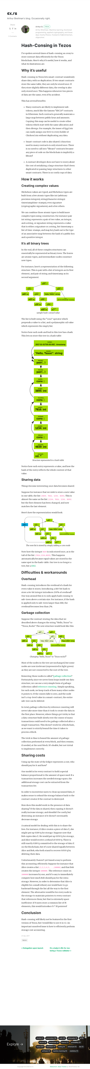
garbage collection (62, 676)
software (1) (46, 1051)
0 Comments (12, 36)
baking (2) (61, 1047)
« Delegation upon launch (32, 948)
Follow (47, 26)
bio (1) (81, 1047)
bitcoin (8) (42, 1042)
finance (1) (64, 1042)
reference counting (47, 687)
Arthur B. (39, 27)
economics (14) (51, 1038)
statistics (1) (74, 1051)
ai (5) (81, 1038)
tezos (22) (40, 1047)
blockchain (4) (54, 1042)
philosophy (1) (72, 1038)
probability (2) (76, 1042)
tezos (24, 940)
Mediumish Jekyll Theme (58, 1066)
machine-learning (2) (60, 1051)
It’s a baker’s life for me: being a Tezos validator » (60, 949)
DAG (34, 566)
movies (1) (40, 1038)
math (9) (62, 1038)
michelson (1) (50, 1047)
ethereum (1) (72, 1047)
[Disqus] (43, 987)
